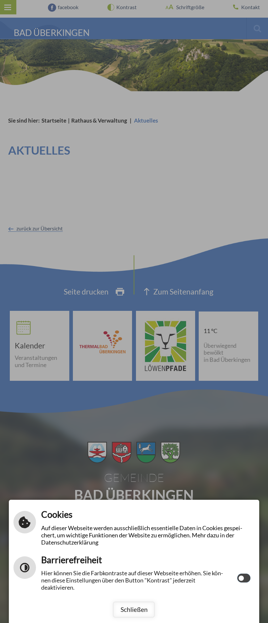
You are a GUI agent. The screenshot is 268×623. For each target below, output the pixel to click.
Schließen (134, 609)
